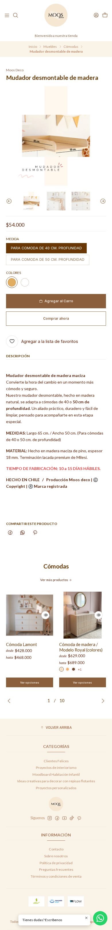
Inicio (33, 46)
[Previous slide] (10, 201)
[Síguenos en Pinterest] (79, 818)
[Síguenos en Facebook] (57, 818)
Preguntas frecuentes (56, 869)
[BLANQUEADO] (61, 669)
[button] (56, 728)
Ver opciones (29, 682)
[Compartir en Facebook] (10, 533)
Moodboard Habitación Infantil (56, 774)
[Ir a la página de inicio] (56, 15)
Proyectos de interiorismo (56, 767)
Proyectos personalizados (56, 788)
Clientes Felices (56, 761)
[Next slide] (101, 201)
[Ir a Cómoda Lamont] (29, 615)
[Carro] (105, 15)
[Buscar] (15, 15)
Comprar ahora (56, 318)
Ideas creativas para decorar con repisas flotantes (56, 781)
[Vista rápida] (45, 615)
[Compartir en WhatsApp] (22, 533)
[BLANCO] (24, 282)
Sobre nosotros (56, 856)
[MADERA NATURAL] (12, 282)
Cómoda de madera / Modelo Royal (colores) (81, 647)
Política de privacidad (56, 863)
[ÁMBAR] (67, 669)
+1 (80, 669)
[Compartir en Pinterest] (34, 533)
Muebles (50, 46)
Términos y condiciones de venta (56, 876)
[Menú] (7, 15)
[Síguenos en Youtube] (64, 818)
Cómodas (70, 46)
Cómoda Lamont (21, 644)
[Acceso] (96, 15)
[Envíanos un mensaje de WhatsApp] (100, 918)
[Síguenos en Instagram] (49, 818)
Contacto (56, 849)
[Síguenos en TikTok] (71, 818)
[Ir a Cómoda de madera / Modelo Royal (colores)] (82, 615)
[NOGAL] (73, 669)
